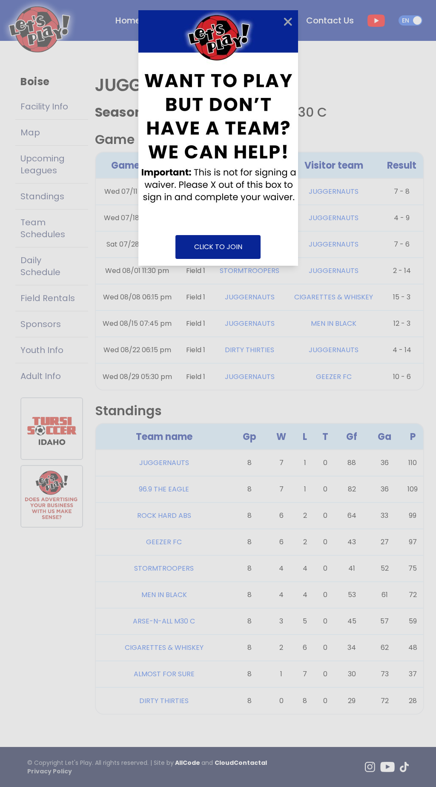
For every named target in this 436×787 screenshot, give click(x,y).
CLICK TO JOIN (218, 247)
